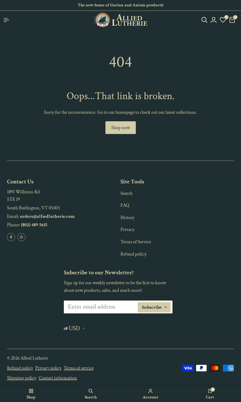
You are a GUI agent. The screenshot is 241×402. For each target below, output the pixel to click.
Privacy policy (48, 368)
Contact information (58, 378)
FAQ (124, 205)
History (127, 218)
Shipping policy (21, 378)
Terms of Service (135, 242)
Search (126, 193)
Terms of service (79, 368)
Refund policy (133, 254)
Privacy (127, 230)
